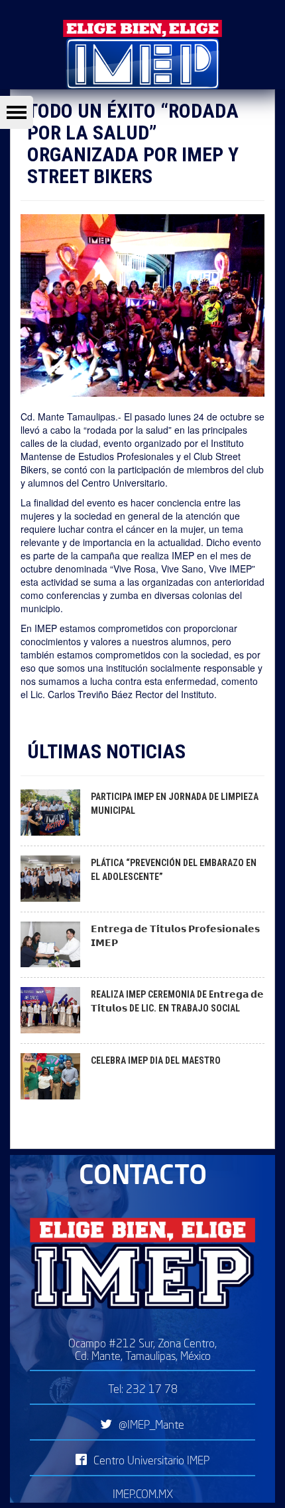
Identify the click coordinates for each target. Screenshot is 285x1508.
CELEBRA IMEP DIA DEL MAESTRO (156, 1060)
